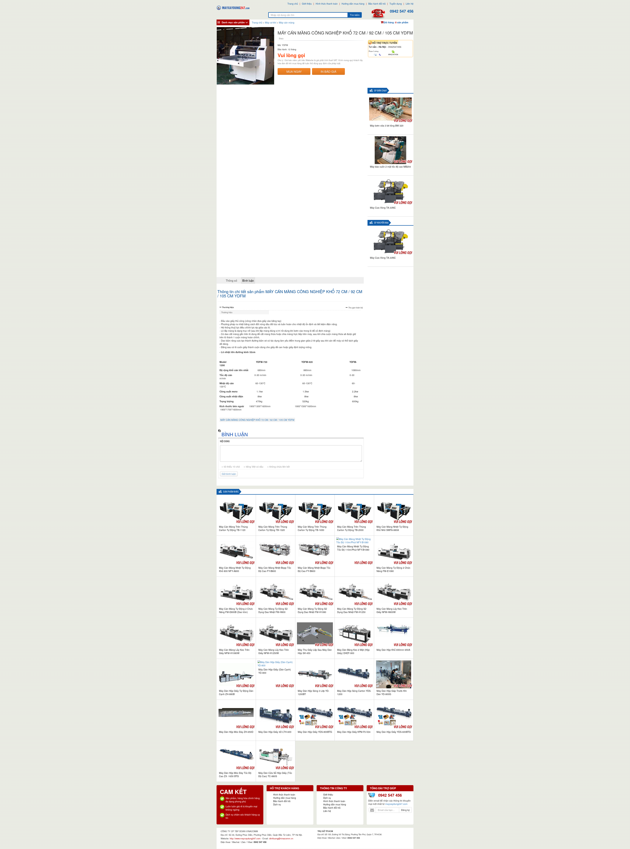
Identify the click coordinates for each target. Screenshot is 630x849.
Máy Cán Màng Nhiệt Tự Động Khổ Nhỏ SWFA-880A (392, 528)
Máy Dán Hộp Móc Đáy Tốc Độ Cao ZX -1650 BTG (235, 774)
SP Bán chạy (380, 90)
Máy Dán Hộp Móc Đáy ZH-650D (236, 731)
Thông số (231, 280)
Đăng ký (405, 810)
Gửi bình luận (229, 473)
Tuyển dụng (395, 3)
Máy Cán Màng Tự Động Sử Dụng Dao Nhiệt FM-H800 (273, 610)
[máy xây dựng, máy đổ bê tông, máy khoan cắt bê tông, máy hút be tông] (233, 7)
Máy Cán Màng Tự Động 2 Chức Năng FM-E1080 (393, 569)
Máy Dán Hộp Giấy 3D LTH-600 (274, 731)
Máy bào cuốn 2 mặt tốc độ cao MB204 (390, 166)
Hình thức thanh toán (327, 3)
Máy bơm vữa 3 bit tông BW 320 (386, 125)
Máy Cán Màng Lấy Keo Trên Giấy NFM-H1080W (234, 651)
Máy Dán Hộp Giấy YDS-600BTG (394, 731)
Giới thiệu (307, 3)
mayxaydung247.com (396, 804)
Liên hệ (409, 3)
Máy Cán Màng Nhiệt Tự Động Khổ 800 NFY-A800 (235, 569)
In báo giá (328, 71)
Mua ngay (294, 71)
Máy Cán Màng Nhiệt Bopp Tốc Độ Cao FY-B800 (274, 569)
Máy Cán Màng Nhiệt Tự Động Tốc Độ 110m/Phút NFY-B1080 (353, 548)
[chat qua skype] (393, 51)
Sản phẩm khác (231, 492)
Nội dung (225, 441)
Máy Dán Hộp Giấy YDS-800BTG (315, 731)
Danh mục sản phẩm (233, 22)
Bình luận (248, 280)
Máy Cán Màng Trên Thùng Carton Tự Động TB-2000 (351, 528)
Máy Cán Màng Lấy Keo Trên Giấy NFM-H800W (392, 610)
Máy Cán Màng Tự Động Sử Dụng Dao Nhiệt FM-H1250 (351, 610)
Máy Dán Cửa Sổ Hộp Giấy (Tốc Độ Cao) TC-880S (275, 774)
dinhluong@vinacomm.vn (281, 838)
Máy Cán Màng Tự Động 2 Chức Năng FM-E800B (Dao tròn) (236, 610)
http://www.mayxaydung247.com (245, 838)
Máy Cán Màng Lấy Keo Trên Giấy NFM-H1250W (273, 651)
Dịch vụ (277, 804)
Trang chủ (292, 3)
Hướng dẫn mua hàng (353, 3)
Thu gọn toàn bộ (355, 307)
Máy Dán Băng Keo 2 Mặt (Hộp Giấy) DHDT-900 (353, 651)
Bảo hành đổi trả (377, 3)
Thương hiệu (228, 307)
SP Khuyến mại (381, 223)
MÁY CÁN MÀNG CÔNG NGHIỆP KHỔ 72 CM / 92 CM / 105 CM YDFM (257, 419)
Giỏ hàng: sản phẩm (395, 22)
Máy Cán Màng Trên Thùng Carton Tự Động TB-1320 (272, 528)
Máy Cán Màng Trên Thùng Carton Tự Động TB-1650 (312, 528)
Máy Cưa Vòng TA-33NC (383, 207)
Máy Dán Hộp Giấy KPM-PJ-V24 (353, 731)
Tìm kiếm (355, 15)
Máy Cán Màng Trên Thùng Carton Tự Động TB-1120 (233, 528)
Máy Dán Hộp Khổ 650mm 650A (393, 649)
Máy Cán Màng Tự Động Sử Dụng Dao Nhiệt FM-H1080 (312, 610)
